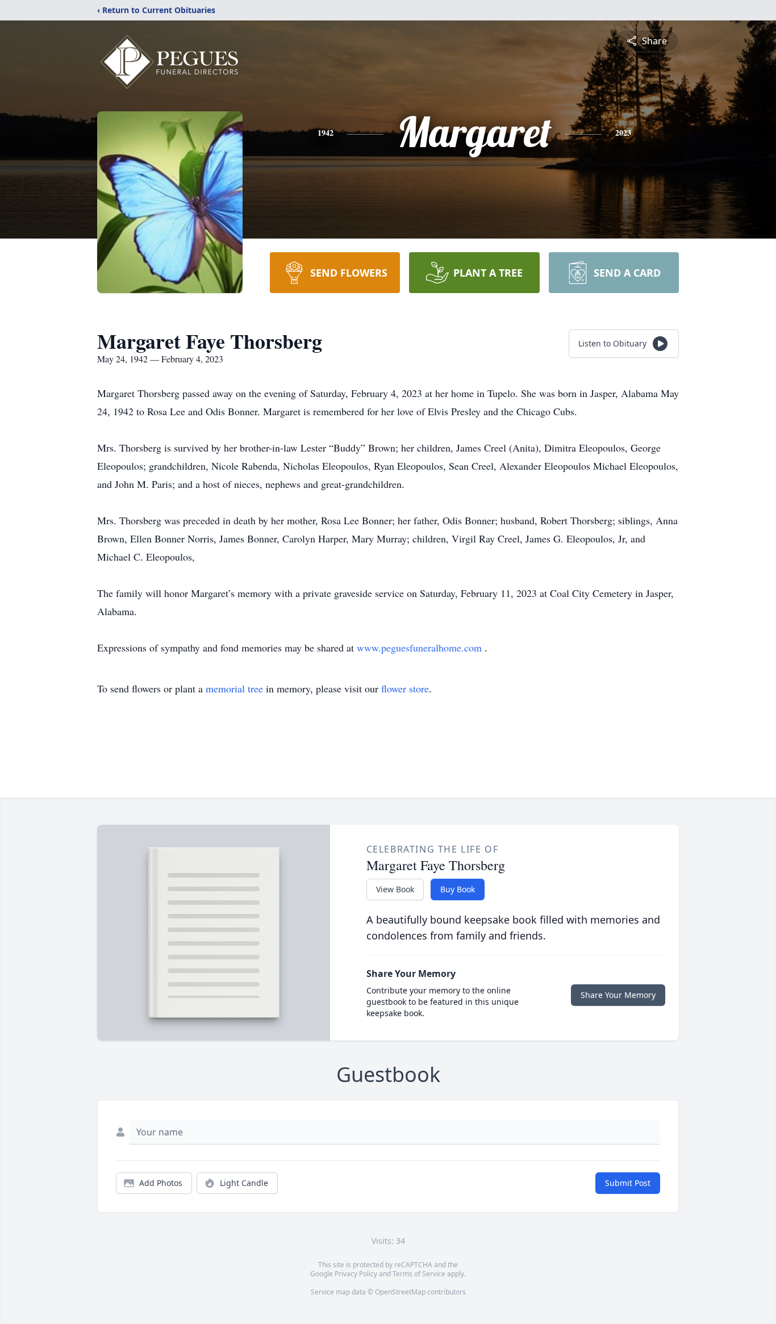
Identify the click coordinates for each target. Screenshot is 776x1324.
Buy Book (457, 889)
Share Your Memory (618, 994)
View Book (395, 889)
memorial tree (234, 688)
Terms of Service (419, 1274)
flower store (405, 688)
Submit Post (627, 1182)
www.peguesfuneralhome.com (421, 647)
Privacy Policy (356, 1274)
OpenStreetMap (400, 1292)
